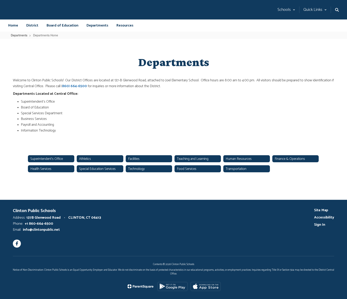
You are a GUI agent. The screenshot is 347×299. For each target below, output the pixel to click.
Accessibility (324, 217)
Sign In (319, 225)
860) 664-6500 (74, 86)
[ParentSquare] (140, 286)
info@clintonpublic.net (41, 230)
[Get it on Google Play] (172, 286)
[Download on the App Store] (206, 286)
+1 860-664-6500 (39, 224)
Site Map (321, 210)
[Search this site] (337, 10)
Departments (19, 35)
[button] (286, 9)
